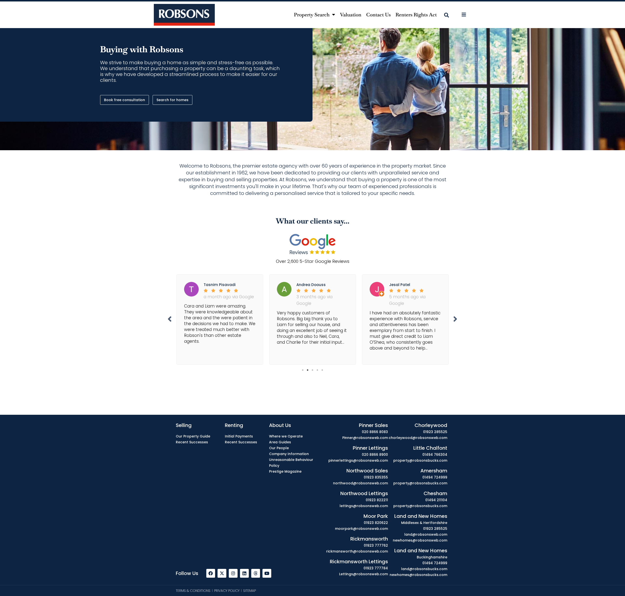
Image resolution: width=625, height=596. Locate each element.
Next (455, 319)
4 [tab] (317, 370)
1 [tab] (302, 370)
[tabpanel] (219, 318)
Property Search (312, 14)
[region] (312, 582)
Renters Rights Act (416, 14)
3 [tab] (312, 370)
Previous (169, 319)
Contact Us (378, 14)
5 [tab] (322, 370)
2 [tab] (307, 370)
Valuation (350, 14)
